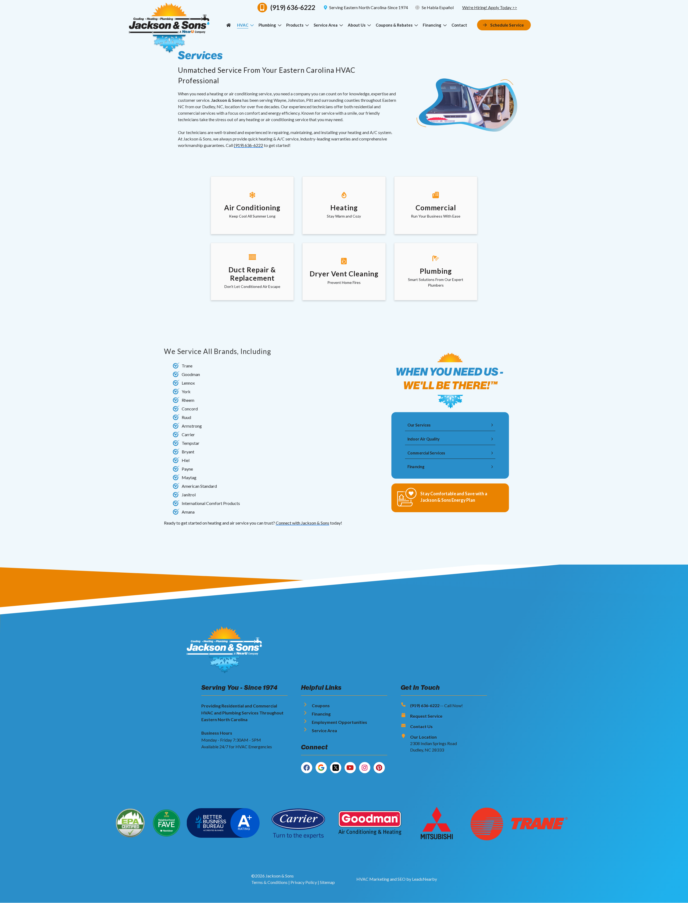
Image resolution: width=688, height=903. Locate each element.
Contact (459, 25)
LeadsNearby (424, 879)
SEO (401, 879)
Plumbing (267, 25)
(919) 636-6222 (248, 145)
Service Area (326, 25)
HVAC (242, 25)
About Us (357, 25)
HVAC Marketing (372, 879)
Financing (432, 25)
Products (294, 25)
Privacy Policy (304, 882)
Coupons (321, 705)
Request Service (426, 715)
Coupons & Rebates (394, 25)
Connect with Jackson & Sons (302, 522)
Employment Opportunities (339, 722)
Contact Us (421, 726)
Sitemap (327, 882)
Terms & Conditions (269, 882)
